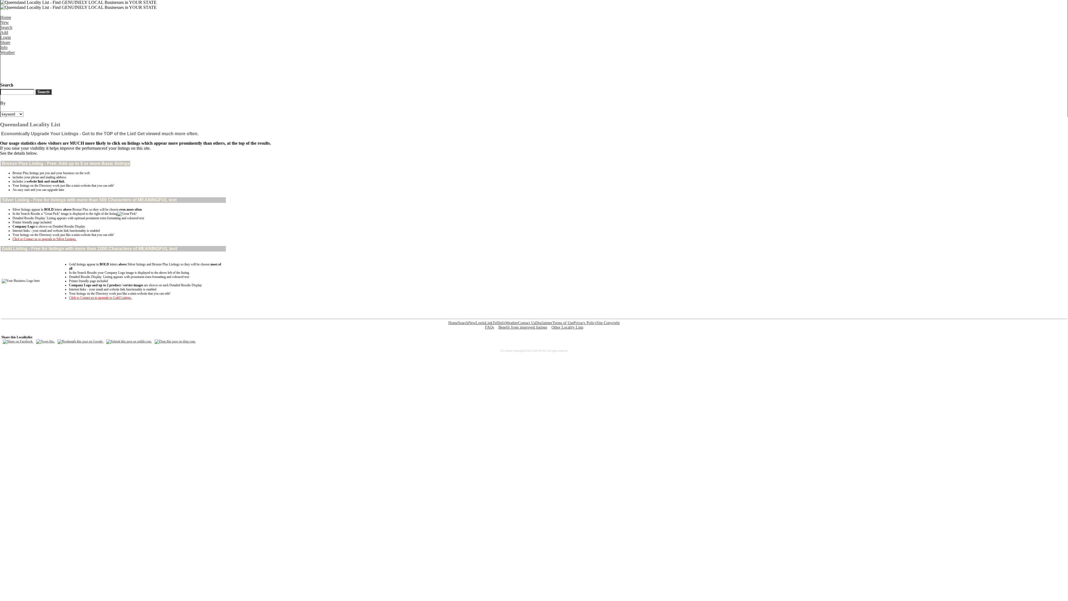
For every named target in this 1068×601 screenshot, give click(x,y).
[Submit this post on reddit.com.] (129, 341)
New (4, 22)
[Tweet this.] (45, 341)
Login (5, 37)
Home (5, 17)
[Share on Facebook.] (18, 341)
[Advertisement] (101, 67)
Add (4, 32)
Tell (496, 323)
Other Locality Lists (567, 327)
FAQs (489, 327)
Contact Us (526, 323)
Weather (7, 52)
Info (4, 47)
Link (489, 323)
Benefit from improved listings (522, 327)
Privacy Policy (585, 323)
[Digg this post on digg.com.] (175, 341)
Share (5, 42)
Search (6, 27)
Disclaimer (543, 323)
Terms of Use (562, 323)
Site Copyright (608, 323)
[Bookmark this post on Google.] (80, 341)
